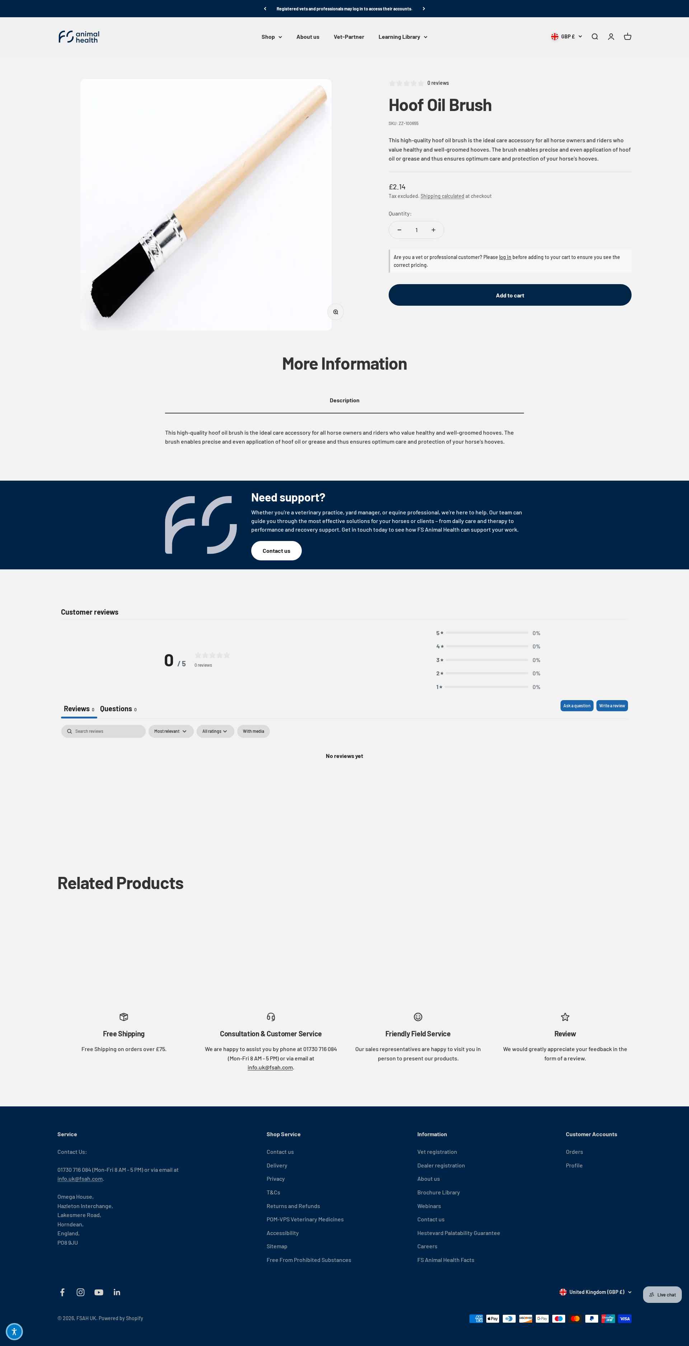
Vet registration (437, 1151)
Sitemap (277, 1246)
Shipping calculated (442, 196)
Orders (574, 1151)
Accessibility (283, 1232)
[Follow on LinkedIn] (117, 1292)
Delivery (277, 1165)
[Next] (424, 8)
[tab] (118, 709)
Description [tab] (345, 400)
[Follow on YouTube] (99, 1292)
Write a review (612, 705)
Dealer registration (441, 1165)
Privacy (276, 1178)
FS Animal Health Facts (445, 1259)
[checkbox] (253, 731)
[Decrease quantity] (399, 230)
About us (307, 36)
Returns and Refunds (293, 1205)
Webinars (429, 1205)
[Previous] (265, 8)
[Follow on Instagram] (80, 1292)
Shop (268, 36)
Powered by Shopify (121, 1318)
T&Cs (273, 1192)
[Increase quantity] (433, 230)
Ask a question (577, 705)
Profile (574, 1165)
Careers (427, 1246)
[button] (488, 633)
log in (505, 257)
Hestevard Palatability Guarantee (458, 1232)
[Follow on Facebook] (62, 1292)
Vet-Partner (349, 36)
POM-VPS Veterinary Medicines (305, 1219)
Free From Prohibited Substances (309, 1259)
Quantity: (400, 213)
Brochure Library (438, 1192)
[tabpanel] (344, 780)
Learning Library (399, 36)
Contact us (276, 550)
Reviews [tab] (79, 708)
